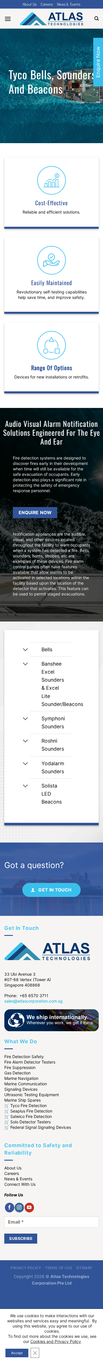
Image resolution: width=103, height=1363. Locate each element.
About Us (30, 4)
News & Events (68, 4)
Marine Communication (25, 1083)
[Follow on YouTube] (29, 1207)
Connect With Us (19, 1184)
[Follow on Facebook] (9, 1207)
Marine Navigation (21, 1078)
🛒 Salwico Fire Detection (28, 1116)
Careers (47, 4)
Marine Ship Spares (22, 1100)
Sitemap (84, 1268)
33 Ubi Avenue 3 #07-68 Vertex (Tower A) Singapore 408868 (27, 979)
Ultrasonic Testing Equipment (31, 1094)
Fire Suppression (19, 1067)
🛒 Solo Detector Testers (27, 1121)
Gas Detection (17, 1072)
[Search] (96, 18)
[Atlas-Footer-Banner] (51, 1020)
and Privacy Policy (63, 1341)
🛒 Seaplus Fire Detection (28, 1110)
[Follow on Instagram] (19, 1207)
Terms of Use (58, 1268)
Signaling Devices (20, 1089)
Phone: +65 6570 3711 (26, 995)
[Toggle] (25, 650)
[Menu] (7, 19)
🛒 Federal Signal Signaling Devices (37, 1127)
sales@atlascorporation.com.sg (33, 1001)
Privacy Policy (26, 1268)
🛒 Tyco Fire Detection (25, 1105)
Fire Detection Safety (24, 1056)
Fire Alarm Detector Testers (29, 1062)
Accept (17, 1353)
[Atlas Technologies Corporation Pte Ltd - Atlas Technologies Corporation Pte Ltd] (51, 19)
